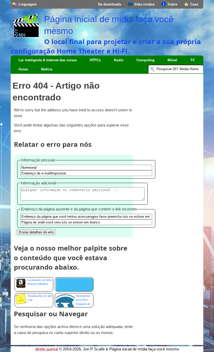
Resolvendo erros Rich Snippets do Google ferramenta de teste (83, 300)
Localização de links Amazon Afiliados (39, 281)
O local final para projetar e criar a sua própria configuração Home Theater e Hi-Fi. (106, 46)
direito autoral (46, 349)
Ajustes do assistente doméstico (74, 284)
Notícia (46, 69)
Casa (194, 4)
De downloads (109, 4)
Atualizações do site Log (40, 297)
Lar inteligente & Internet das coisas (48, 60)
